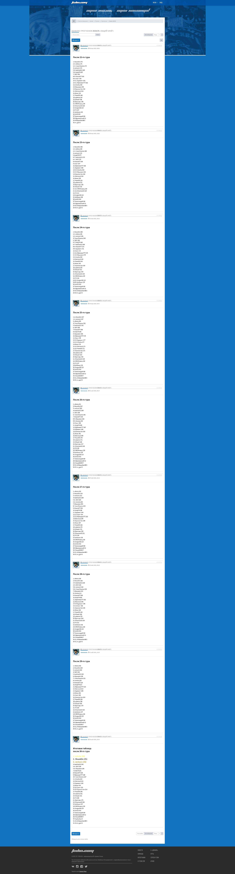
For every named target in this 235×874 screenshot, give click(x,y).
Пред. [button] (155, 34)
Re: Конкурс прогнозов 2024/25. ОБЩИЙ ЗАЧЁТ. (96, 45)
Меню (155, 3)
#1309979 (159, 649)
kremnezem (84, 48)
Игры (152, 854)
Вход (161, 3)
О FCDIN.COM (141, 861)
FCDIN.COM (79, 2)
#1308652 (159, 215)
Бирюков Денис (83, 871)
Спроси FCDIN (155, 858)
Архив (152, 861)
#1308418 (159, 130)
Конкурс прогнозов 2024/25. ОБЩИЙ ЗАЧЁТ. (93, 31)
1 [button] (159, 34)
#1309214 (159, 388)
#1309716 (159, 562)
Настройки (140, 833)
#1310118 (159, 736)
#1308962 (159, 300)
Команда (140, 854)
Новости (140, 850)
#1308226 (159, 45)
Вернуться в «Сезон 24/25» (80, 839)
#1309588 (159, 475)
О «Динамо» (154, 850)
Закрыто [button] (76, 40)
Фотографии (141, 858)
